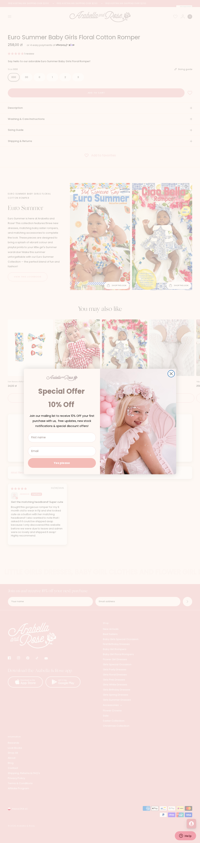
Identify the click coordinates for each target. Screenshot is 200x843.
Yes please (62, 463)
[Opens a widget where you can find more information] (185, 836)
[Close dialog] (171, 373)
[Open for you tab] (191, 823)
